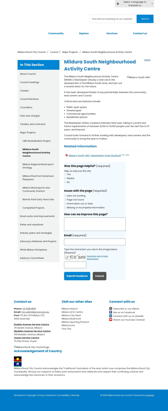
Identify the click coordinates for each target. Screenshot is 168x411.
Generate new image (97, 256)
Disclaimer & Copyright (25, 395)
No (68, 182)
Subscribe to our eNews (126, 308)
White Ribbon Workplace (33, 249)
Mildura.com (68, 325)
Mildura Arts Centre (72, 312)
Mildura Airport (70, 308)
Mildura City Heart (71, 315)
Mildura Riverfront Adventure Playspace (38, 177)
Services (112, 33)
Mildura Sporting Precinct (75, 322)
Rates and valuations (31, 224)
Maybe (70, 178)
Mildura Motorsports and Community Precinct (36, 189)
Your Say (66, 328)
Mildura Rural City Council (32, 52)
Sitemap (75, 395)
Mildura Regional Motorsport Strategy (38, 166)
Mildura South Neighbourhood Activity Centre (36, 152)
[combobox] (134, 3)
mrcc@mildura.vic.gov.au (35, 312)
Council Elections (29, 99)
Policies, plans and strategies (36, 232)
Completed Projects (33, 207)
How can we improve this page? (86, 214)
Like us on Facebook (124, 312)
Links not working (76, 195)
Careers (24, 90)
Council (54, 52)
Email (75, 235)
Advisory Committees (32, 258)
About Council (28, 73)
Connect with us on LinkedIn (128, 316)
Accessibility (64, 395)
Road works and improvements (37, 216)
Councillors (26, 107)
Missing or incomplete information (86, 207)
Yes (69, 174)
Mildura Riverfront (71, 318)
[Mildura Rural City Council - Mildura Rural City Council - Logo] (41, 18)
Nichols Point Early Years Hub (38, 199)
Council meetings (29, 82)
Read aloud (92, 259)
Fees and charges (30, 115)
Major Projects (70, 52)
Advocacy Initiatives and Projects (38, 241)
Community (56, 33)
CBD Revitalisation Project (37, 140)
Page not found (75, 199)
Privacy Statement (47, 395)
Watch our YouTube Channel (129, 319)
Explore (84, 33)
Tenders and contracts (32, 124)
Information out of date (80, 203)
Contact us (140, 33)
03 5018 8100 (29, 308)
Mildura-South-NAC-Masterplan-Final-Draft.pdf (99, 155)
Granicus (149, 395)
